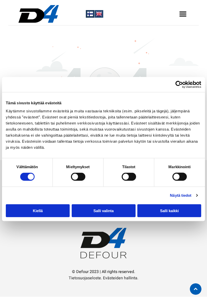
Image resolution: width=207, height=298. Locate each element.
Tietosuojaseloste (85, 278)
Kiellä (38, 210)
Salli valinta (103, 210)
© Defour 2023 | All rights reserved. (103, 272)
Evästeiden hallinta (120, 278)
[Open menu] (183, 14)
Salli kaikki (169, 210)
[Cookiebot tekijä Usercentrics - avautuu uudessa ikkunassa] (179, 84)
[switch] (78, 177)
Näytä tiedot (180, 195)
